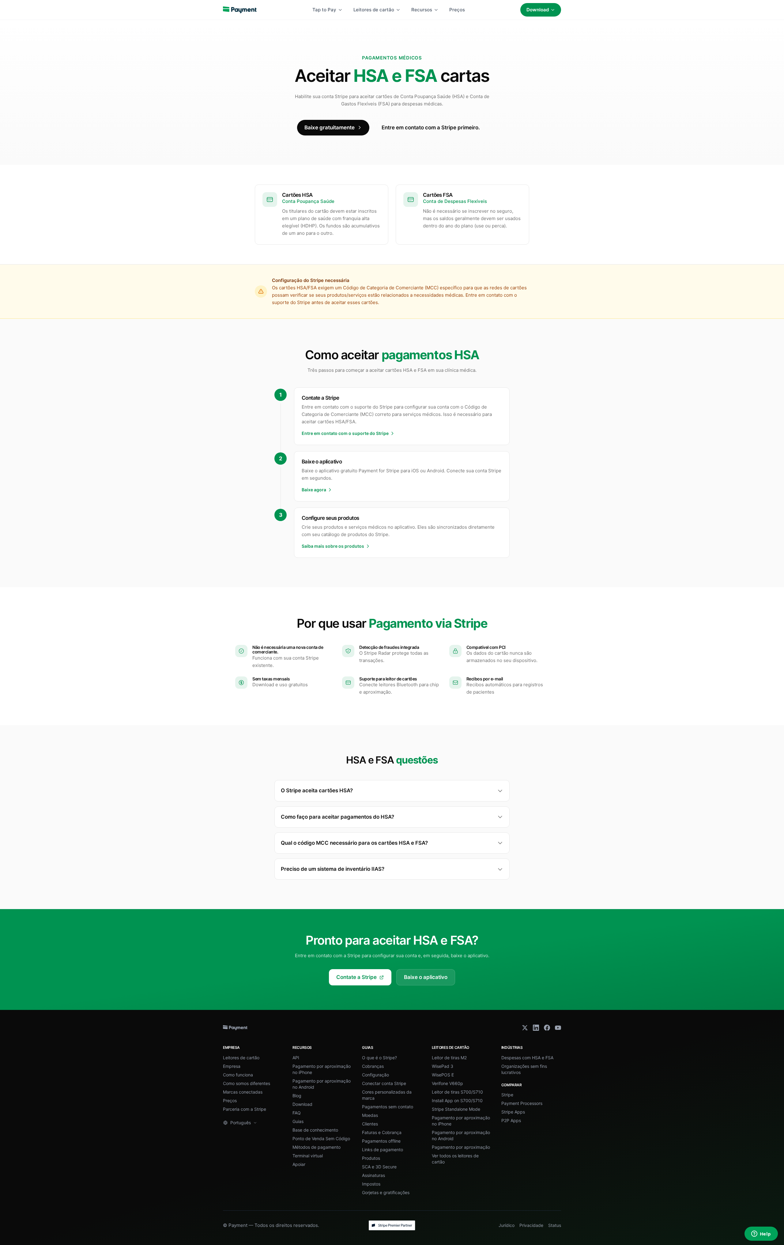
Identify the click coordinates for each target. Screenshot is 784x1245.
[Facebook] (547, 1028)
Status (554, 1225)
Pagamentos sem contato (387, 1106)
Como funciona (238, 1074)
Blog (296, 1095)
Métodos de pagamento (316, 1147)
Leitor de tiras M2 (449, 1057)
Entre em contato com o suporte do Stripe (345, 433)
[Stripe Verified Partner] (392, 1225)
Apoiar (298, 1164)
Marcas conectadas (242, 1092)
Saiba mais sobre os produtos (333, 546)
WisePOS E (443, 1074)
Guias (297, 1121)
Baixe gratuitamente (329, 127)
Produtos (371, 1158)
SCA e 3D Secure (379, 1166)
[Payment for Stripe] (240, 9)
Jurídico (506, 1225)
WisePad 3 (442, 1066)
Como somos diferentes (246, 1083)
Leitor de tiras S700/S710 (457, 1092)
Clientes (370, 1123)
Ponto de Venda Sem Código (321, 1138)
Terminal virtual (307, 1155)
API (295, 1057)
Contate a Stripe (356, 977)
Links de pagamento (382, 1149)
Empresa (231, 1066)
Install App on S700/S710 (457, 1100)
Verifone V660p (447, 1083)
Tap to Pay (324, 10)
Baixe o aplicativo (425, 977)
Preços (457, 10)
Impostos (371, 1183)
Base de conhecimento (315, 1130)
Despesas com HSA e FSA (527, 1057)
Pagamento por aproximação (461, 1147)
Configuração (375, 1074)
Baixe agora (314, 489)
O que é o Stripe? (379, 1057)
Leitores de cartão (373, 10)
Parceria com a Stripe (244, 1109)
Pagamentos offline (381, 1141)
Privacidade (531, 1225)
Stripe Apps (513, 1111)
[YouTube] (558, 1028)
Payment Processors (521, 1103)
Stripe (507, 1094)
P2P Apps (511, 1120)
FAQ (296, 1112)
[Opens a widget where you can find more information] (761, 1234)
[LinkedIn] (536, 1028)
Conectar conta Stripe (384, 1083)
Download (537, 10)
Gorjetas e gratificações (385, 1192)
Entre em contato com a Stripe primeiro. (431, 127)
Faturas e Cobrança (381, 1132)
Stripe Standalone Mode (456, 1109)
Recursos (421, 10)
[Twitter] (525, 1028)
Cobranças (373, 1066)
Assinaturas (373, 1175)
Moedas (370, 1115)
